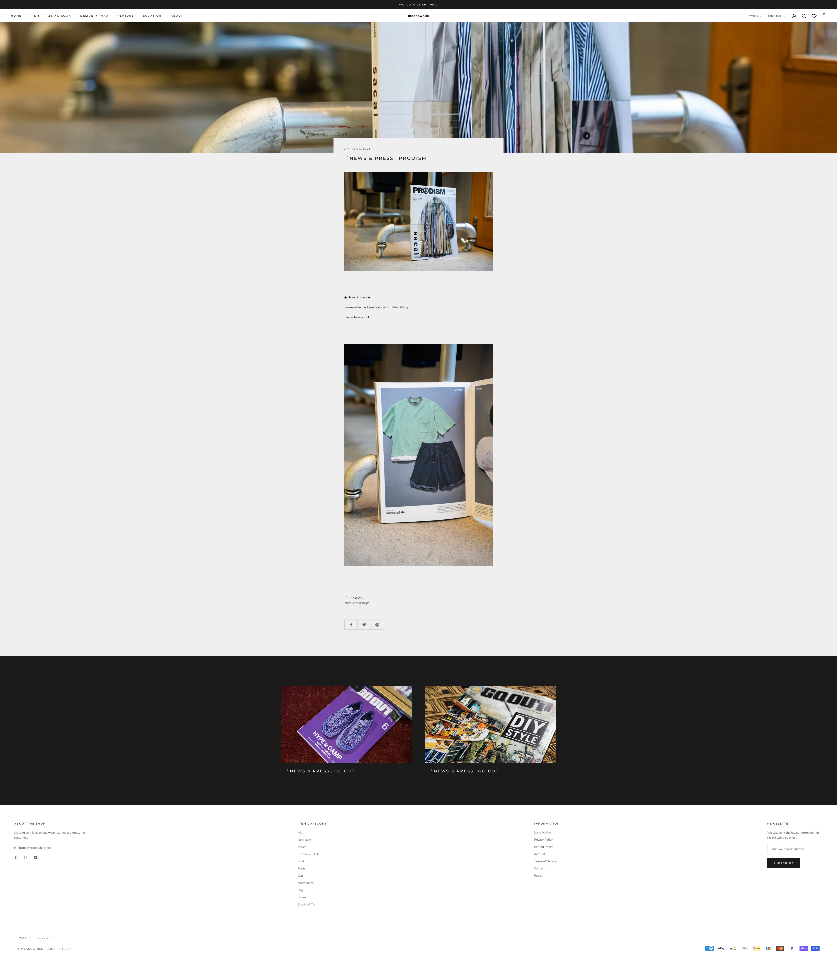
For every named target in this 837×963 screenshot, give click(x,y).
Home (16, 15)
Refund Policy (543, 847)
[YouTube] (35, 857)
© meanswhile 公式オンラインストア (45, 948)
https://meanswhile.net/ (35, 848)
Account (539, 854)
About (177, 15)
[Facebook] (15, 857)
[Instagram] (25, 857)
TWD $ (753, 16)
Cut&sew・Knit (308, 854)
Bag (300, 890)
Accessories (306, 883)
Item (35, 15)
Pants (302, 868)
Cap (300, 876)
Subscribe (784, 863)
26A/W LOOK (59, 15)
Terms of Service (545, 861)
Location (152, 15)
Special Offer (306, 904)
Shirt (301, 861)
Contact (539, 868)
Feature (125, 15)
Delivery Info (94, 15)
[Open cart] (824, 15)
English (774, 16)
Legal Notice (542, 832)
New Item (304, 840)
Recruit (538, 876)
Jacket (302, 847)
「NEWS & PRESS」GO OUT (320, 771)
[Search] (804, 16)
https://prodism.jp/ (356, 603)
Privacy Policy (543, 840)
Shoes (302, 897)
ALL (300, 832)
